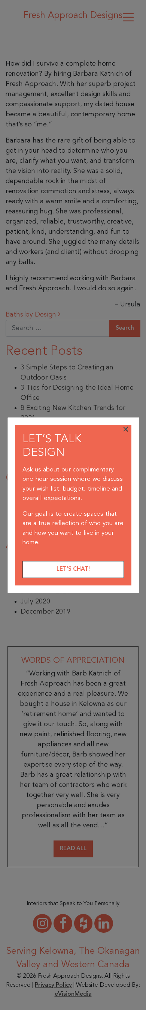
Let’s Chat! (73, 569)
